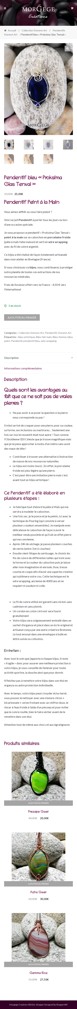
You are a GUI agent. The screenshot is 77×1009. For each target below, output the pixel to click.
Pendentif (16, 340)
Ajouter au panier (22, 317)
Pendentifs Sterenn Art (58, 332)
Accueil (12, 30)
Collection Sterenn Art (34, 30)
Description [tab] (11, 357)
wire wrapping (49, 340)
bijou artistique (26, 336)
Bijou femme (59, 336)
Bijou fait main (44, 336)
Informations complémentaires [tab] (23, 368)
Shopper (40, 1004)
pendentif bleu (31, 340)
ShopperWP (61, 1004)
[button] (67, 48)
